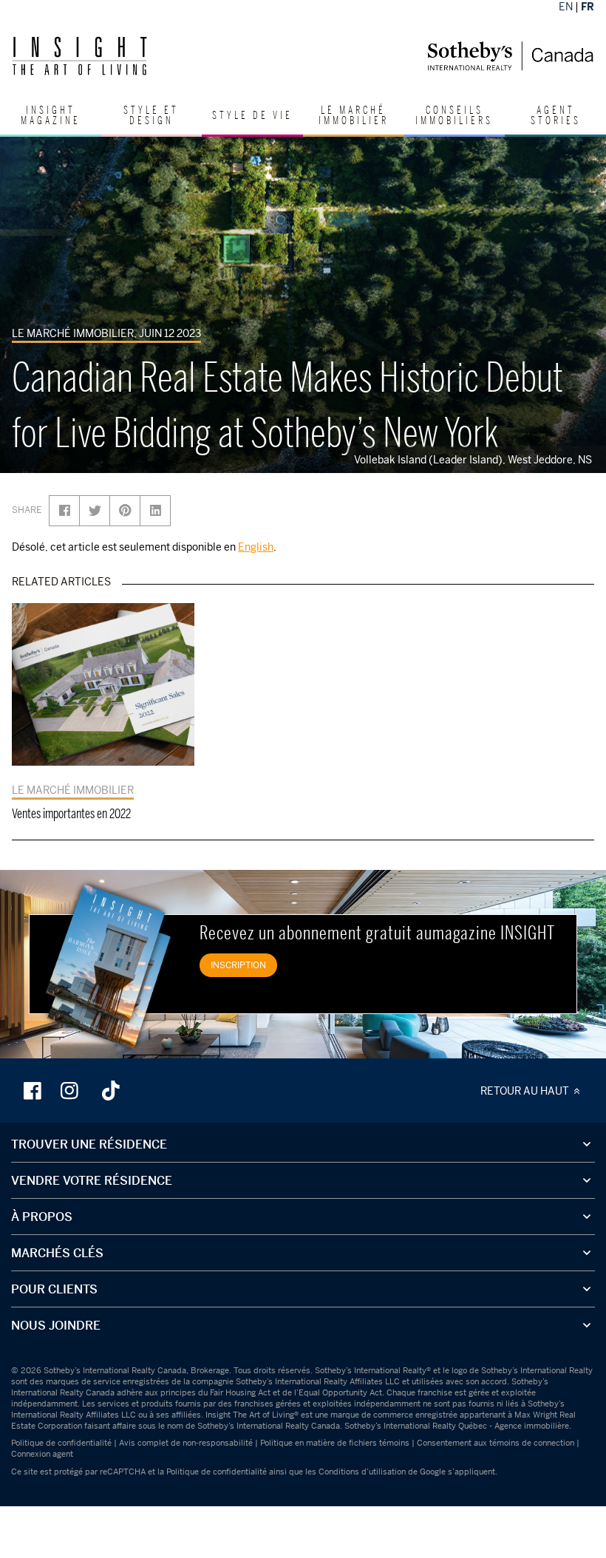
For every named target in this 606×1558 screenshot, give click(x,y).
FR (587, 6)
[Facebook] (34, 1090)
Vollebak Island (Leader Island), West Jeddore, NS (476, 459)
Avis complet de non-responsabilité (186, 1443)
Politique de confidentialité (61, 1443)
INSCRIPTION (238, 964)
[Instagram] (71, 1090)
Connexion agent (42, 1454)
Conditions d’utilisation (362, 1471)
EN (566, 6)
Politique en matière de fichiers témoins (334, 1443)
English (255, 546)
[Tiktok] (111, 1090)
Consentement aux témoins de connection (495, 1443)
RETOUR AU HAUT (525, 1090)
